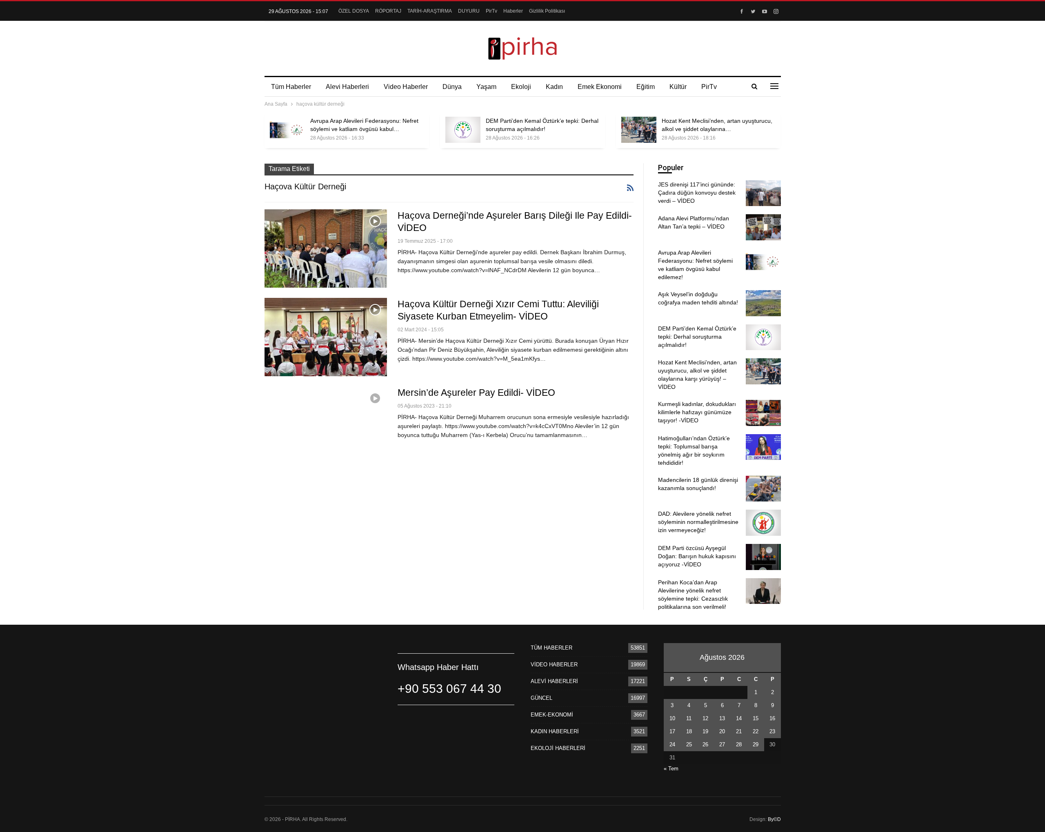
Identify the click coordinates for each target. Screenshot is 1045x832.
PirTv (491, 11)
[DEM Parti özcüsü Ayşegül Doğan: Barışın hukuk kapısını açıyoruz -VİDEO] (763, 557)
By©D (774, 819)
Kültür (678, 86)
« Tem (671, 768)
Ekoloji (521, 86)
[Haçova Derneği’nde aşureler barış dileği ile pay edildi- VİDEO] (326, 248)
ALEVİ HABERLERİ (554, 681)
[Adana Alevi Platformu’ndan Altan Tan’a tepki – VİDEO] (763, 227)
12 (705, 718)
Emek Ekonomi (600, 86)
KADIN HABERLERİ (555, 731)
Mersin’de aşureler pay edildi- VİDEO (476, 392)
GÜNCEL (541, 698)
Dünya (452, 86)
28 (739, 744)
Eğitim (645, 86)
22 (755, 731)
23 (772, 731)
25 (689, 744)
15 (755, 718)
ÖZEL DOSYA (353, 11)
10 (672, 718)
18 (689, 731)
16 (772, 718)
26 (705, 744)
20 (722, 731)
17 (672, 731)
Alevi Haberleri (347, 86)
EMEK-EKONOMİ (552, 715)
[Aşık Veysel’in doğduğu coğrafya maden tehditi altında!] (763, 303)
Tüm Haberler (291, 86)
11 (688, 718)
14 (739, 718)
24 (672, 744)
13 (722, 718)
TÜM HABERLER (551, 648)
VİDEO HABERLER (554, 664)
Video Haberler (406, 86)
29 (755, 744)
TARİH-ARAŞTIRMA (429, 11)
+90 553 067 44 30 (449, 688)
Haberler (513, 11)
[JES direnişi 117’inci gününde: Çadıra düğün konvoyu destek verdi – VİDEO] (763, 193)
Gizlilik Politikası (547, 11)
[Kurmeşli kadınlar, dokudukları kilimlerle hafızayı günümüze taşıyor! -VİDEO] (763, 413)
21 (739, 731)
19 (705, 731)
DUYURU (469, 11)
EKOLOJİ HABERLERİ (558, 748)
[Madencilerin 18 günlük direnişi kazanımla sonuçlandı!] (763, 489)
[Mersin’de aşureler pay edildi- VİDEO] (326, 425)
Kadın (554, 86)
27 (722, 744)
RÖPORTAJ (388, 11)
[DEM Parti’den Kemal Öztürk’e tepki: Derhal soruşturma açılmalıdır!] (462, 130)
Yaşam (486, 86)
